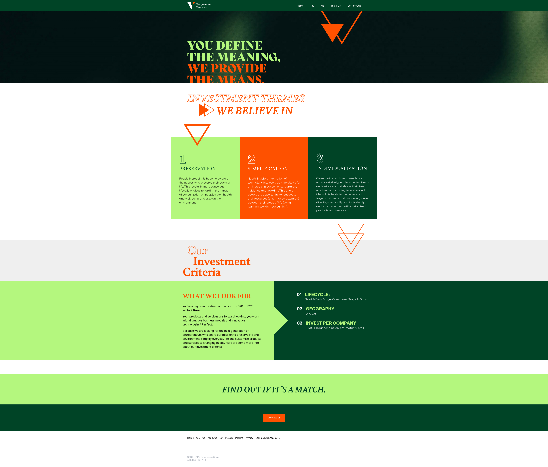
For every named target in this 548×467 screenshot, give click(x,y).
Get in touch (354, 5)
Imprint (239, 437)
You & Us (336, 5)
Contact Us (274, 417)
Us (322, 5)
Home (300, 5)
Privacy (249, 437)
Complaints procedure (267, 437)
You (312, 5)
